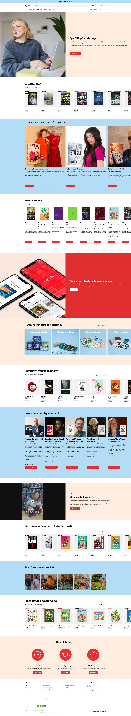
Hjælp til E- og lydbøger (47, 687)
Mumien (26, 551)
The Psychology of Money (79, 396)
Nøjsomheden (60, 108)
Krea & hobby (39, 9)
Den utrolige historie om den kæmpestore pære (115, 625)
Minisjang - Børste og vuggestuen (97, 625)
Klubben (90, 9)
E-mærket (67, 689)
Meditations (60, 396)
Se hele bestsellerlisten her (45, 204)
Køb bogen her (29, 185)
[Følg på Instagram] (28, 706)
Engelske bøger (32, 9)
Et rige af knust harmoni (62, 551)
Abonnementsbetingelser (70, 685)
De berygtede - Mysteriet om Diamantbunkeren (82, 551)
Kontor (45, 9)
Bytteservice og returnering (48, 692)
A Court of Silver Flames (112, 396)
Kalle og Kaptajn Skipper (78, 625)
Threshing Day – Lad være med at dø (47, 551)
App (101, 9)
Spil (53, 9)
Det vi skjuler (93, 108)
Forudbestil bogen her (30, 467)
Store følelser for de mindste (46, 625)
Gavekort (96, 9)
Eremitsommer (110, 108)
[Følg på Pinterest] (30, 706)
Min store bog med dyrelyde (30, 625)
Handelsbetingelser (68, 691)
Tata (42, 108)
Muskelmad (76, 108)
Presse (26, 691)
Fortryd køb (45, 700)
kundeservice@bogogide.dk (93, 690)
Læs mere (28, 241)
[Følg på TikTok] (33, 706)
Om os (26, 685)
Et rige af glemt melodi (112, 551)
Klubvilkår (66, 692)
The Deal (92, 396)
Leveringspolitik (54, 712)
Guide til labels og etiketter (48, 689)
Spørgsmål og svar (46, 685)
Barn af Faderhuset (28, 108)
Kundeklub (45, 698)
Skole (50, 9)
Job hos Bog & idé (28, 692)
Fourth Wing (43, 396)
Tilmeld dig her (38, 672)
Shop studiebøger (75, 53)
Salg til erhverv (46, 694)
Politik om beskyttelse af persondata (31, 712)
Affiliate (26, 687)
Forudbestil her (75, 508)
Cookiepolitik (67, 687)
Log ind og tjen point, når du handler (65, 1)
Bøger (26, 9)
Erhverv (105, 9)
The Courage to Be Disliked (29, 396)
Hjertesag (26, 689)
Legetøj (57, 9)
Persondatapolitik (68, 694)
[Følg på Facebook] (25, 706)
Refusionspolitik (40, 712)
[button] (43, 401)
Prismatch (45, 691)
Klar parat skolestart (61, 625)
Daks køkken (93, 551)
